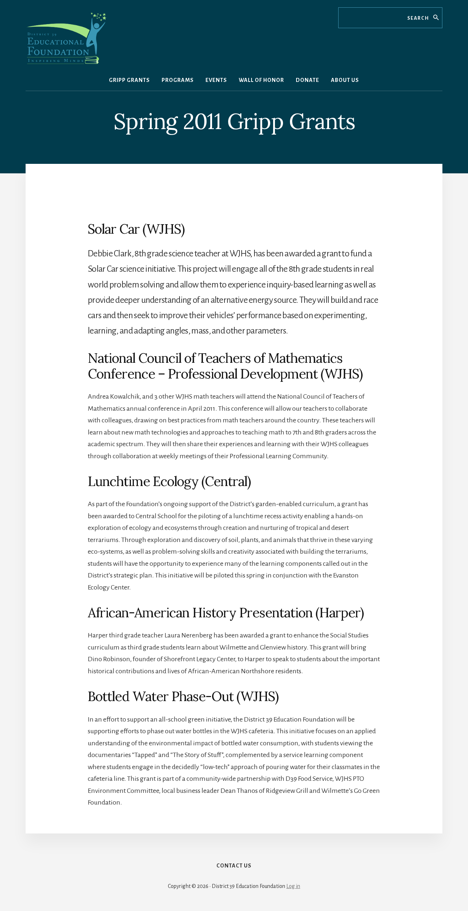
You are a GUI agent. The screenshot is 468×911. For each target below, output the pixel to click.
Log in (293, 886)
